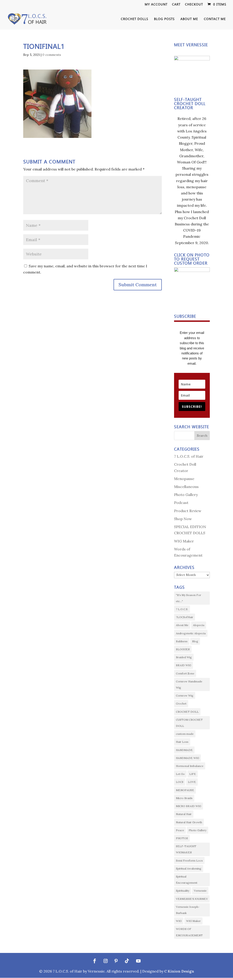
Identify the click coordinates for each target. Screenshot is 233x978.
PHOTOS (182, 838)
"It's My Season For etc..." (188, 598)
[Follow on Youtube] (138, 960)
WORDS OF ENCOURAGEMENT (189, 932)
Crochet (181, 703)
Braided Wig (184, 657)
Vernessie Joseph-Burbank (188, 910)
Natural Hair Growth (189, 822)
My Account (156, 4)
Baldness (181, 641)
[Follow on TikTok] (127, 960)
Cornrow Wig (184, 695)
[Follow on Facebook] (94, 960)
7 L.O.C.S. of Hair (188, 456)
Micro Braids (184, 798)
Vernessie (200, 890)
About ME (189, 19)
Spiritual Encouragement (186, 879)
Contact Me (215, 19)
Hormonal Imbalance (189, 766)
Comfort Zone (185, 673)
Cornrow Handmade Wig (189, 684)
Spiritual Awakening (188, 868)
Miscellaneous (186, 486)
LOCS (179, 782)
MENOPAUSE (185, 790)
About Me (182, 625)
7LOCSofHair (184, 617)
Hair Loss (182, 741)
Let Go (180, 774)
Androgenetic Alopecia (191, 633)
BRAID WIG (183, 665)
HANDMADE (184, 750)
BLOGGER (183, 649)
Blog (195, 641)
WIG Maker (184, 541)
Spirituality (182, 890)
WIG (179, 921)
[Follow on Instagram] (105, 961)
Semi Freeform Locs (189, 860)
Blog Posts (164, 19)
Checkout (194, 4)
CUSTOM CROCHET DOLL (189, 723)
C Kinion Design (179, 971)
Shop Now (183, 518)
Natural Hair (184, 814)
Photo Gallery (186, 494)
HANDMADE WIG (187, 758)
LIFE (192, 774)
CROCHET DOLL (187, 711)
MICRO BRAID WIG (188, 806)
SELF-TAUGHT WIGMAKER (186, 849)
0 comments (51, 55)
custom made (185, 733)
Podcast (181, 502)
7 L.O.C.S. (182, 609)
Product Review (187, 510)
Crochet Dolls (134, 19)
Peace (180, 830)
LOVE (192, 782)
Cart (176, 4)
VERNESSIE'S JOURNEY (192, 899)
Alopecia (198, 625)
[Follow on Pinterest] (116, 961)
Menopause (184, 478)
